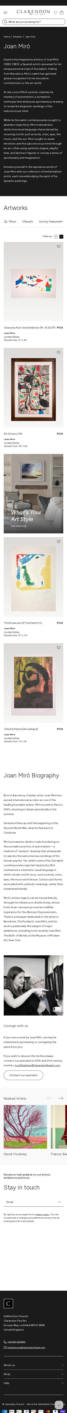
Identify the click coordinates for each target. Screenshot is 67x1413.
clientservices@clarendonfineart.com (26, 1347)
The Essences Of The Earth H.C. (23, 623)
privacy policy (42, 1214)
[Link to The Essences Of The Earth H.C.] (33, 577)
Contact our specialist (23, 1075)
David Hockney (15, 1154)
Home (7, 36)
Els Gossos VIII (13, 433)
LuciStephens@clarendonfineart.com (37, 1065)
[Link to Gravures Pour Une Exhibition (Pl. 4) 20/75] (33, 282)
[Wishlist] (55, 12)
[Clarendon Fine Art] (33, 1304)
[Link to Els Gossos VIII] (33, 387)
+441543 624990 (16, 1341)
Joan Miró (30, 36)
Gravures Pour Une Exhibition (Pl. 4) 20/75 (30, 327)
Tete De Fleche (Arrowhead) (21, 729)
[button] (58, 246)
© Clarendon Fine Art (13, 1404)
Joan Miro (9, 333)
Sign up (58, 1202)
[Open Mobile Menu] (5, 13)
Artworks (17, 36)
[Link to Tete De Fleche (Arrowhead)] (33, 683)
